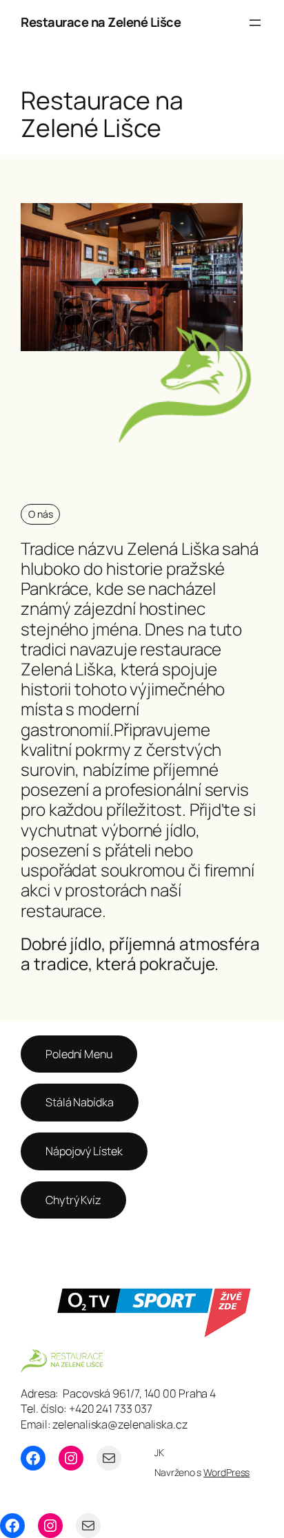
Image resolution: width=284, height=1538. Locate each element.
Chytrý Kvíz (73, 1200)
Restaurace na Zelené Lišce (101, 22)
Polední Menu (78, 1054)
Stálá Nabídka (79, 1102)
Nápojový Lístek (84, 1151)
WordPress (226, 1472)
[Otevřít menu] (255, 22)
